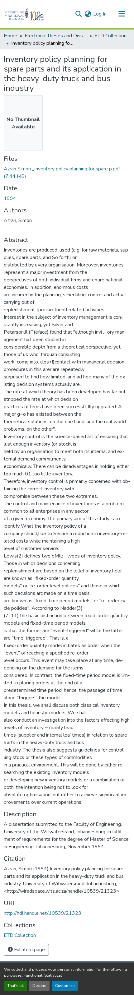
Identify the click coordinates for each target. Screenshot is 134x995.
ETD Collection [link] (110, 35)
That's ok (15, 985)
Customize (64, 985)
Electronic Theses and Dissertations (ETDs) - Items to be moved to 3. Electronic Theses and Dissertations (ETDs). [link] (56, 35)
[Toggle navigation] (121, 14)
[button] (35, 14)
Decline (39, 985)
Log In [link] (100, 14)
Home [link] (10, 35)
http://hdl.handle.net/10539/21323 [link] (42, 913)
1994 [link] (10, 198)
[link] (67, 172)
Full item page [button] (29, 949)
